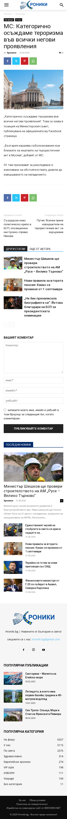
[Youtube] (43, 650)
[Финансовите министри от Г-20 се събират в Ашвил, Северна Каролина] (13, 585)
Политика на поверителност (32, 804)
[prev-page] (6, 324)
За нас (22, 800)
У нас (18, 19)
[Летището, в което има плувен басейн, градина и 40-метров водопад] (13, 696)
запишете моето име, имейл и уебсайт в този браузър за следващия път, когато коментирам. (31, 414)
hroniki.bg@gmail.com (46, 639)
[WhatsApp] (33, 61)
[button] (6, 5)
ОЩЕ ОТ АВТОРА (40, 249)
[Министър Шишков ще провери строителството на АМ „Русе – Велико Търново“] (13, 263)
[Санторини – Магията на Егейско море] (13, 678)
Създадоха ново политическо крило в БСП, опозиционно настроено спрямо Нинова (17, 228)
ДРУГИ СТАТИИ (15, 249)
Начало (8, 13)
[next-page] (12, 324)
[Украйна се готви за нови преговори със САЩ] (13, 567)
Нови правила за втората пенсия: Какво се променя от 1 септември (43, 285)
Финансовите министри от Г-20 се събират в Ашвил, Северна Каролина (42, 584)
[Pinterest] (24, 61)
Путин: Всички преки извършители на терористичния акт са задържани (48, 226)
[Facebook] (7, 61)
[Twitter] (16, 61)
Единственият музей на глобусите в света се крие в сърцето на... (43, 529)
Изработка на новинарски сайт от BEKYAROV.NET (33, 808)
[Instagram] (33, 649)
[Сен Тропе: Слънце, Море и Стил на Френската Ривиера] (13, 714)
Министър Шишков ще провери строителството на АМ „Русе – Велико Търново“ (33, 491)
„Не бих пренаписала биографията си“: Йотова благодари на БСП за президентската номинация (43, 307)
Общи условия (37, 800)
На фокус (20, 13)
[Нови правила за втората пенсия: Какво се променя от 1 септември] (13, 285)
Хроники (11, 52)
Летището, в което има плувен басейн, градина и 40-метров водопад (43, 695)
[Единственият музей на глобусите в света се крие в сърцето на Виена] (13, 529)
